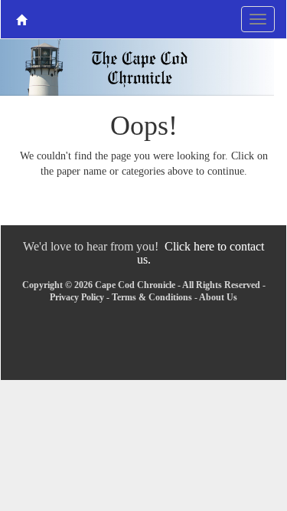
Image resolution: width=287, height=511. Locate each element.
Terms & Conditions (152, 297)
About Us (218, 297)
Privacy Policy (77, 297)
